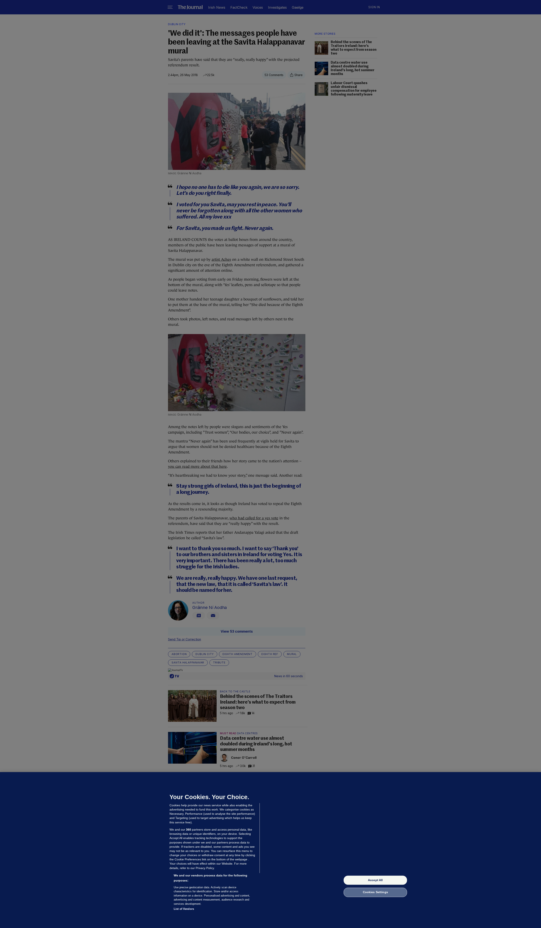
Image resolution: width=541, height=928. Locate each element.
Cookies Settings (375, 892)
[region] (270, 850)
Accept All (375, 880)
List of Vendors (184, 908)
